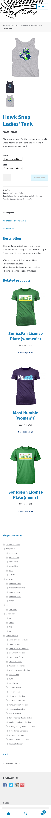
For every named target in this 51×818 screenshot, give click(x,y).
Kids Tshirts (13, 609)
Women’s (9, 579)
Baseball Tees (14, 557)
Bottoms (12, 601)
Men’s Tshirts (13, 553)
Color (6, 155)
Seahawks (37, 196)
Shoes (11, 622)
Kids (7, 605)
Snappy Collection (13, 544)
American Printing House (18, 640)
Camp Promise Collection (19, 648)
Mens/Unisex (10, 549)
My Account (8, 813)
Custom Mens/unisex (16, 657)
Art (10, 631)
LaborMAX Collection (17, 696)
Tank (32, 199)
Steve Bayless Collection (18, 731)
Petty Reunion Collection (18, 709)
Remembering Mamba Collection (22, 718)
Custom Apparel (12, 635)
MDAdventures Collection (18, 705)
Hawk (16, 196)
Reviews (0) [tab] (8, 228)
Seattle (6, 199)
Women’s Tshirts (15, 583)
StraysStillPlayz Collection (19, 739)
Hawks (21, 196)
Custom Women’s (15, 661)
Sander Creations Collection (20, 722)
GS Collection (14, 674)
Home (8, 25)
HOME (11, 679)
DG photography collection (19, 670)
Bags (10, 627)
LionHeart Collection (17, 700)
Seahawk (28, 196)
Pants (11, 570)
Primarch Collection (16, 713)
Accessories (10, 614)
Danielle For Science (17, 666)
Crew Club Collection (17, 653)
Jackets (12, 575)
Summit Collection (16, 744)
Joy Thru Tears (14, 692)
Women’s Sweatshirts (17, 588)
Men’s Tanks (13, 562)
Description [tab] (8, 212)
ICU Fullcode (13, 683)
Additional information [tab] (14, 220)
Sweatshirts (13, 566)
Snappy (13, 199)
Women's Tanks (27, 25)
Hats (10, 618)
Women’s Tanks (15, 596)
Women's (15, 25)
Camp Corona (14, 644)
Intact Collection (15, 687)
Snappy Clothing (23, 199)
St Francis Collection (16, 735)
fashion (10, 196)
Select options (25, 352)
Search (25, 813)
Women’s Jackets (15, 592)
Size (5, 164)
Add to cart (39, 177)
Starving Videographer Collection (22, 726)
